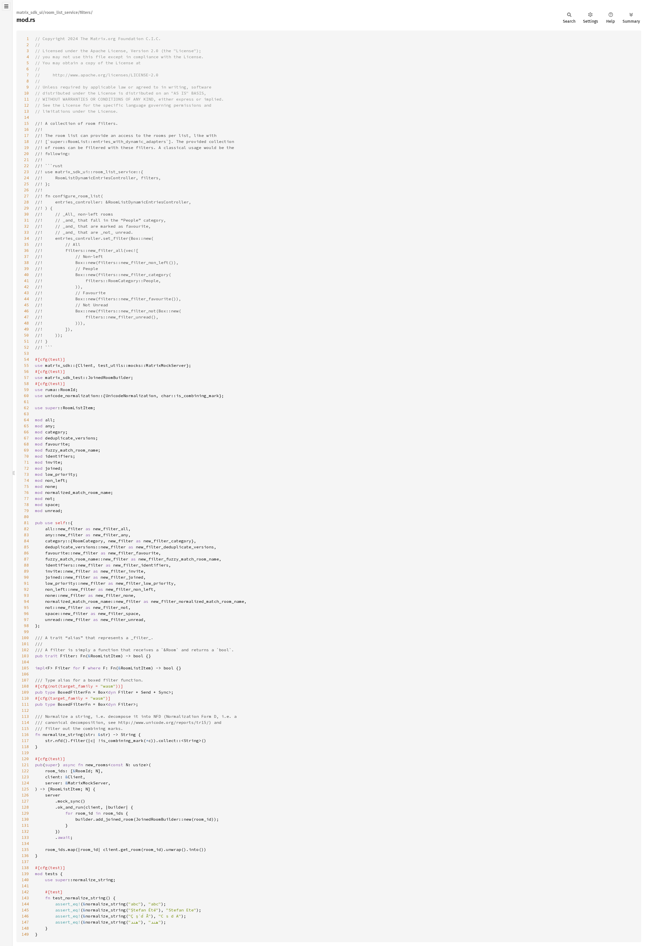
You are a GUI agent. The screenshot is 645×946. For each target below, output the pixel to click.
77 (26, 498)
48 (26, 323)
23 (26, 171)
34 (26, 238)
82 (26, 528)
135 (25, 849)
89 (26, 571)
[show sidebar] (6, 6)
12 (26, 105)
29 (26, 208)
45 (26, 304)
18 (26, 141)
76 (26, 492)
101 (25, 643)
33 (26, 232)
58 (26, 383)
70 (26, 456)
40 (26, 274)
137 (25, 861)
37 (26, 256)
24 (26, 177)
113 (25, 716)
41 (26, 280)
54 (26, 359)
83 (26, 534)
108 (25, 686)
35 (26, 244)
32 (26, 226)
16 (26, 129)
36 (26, 250)
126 (25, 794)
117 (25, 740)
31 (26, 220)
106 (25, 673)
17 (26, 135)
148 (25, 928)
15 (26, 123)
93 (26, 595)
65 (26, 425)
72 (26, 468)
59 (26, 389)
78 (26, 504)
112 (25, 710)
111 (25, 704)
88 (26, 565)
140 (25, 879)
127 (25, 801)
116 (25, 734)
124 (25, 782)
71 (26, 462)
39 (26, 268)
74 (26, 480)
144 (25, 903)
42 (26, 286)
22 (26, 165)
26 (26, 189)
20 (26, 153)
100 (25, 637)
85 (26, 546)
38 (26, 262)
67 (26, 437)
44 (26, 298)
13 (26, 111)
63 (26, 413)
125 (25, 788)
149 (25, 934)
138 (25, 867)
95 (26, 607)
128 (25, 807)
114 (25, 722)
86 (26, 552)
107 (25, 680)
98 (26, 625)
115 (25, 728)
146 (25, 916)
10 (26, 93)
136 (25, 855)
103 (25, 655)
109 (25, 692)
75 (26, 486)
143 (25, 897)
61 (26, 401)
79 (26, 510)
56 (26, 371)
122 (25, 770)
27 (26, 195)
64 (26, 419)
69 (26, 450)
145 (25, 909)
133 (25, 837)
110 (25, 698)
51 (26, 341)
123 (25, 776)
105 (25, 667)
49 (26, 329)
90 (26, 577)
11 (26, 99)
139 (25, 873)
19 (26, 147)
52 (26, 347)
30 (26, 214)
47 (26, 316)
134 (25, 843)
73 (26, 474)
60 (26, 395)
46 (26, 310)
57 (26, 377)
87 (26, 558)
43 (26, 292)
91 (26, 583)
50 (26, 335)
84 (26, 540)
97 (26, 619)
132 (25, 831)
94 (26, 601)
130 (25, 819)
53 (26, 353)
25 (26, 183)
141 (25, 885)
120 (25, 758)
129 (25, 813)
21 (26, 159)
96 (26, 613)
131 (25, 825)
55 (26, 365)
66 (26, 431)
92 (26, 589)
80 (26, 516)
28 (26, 201)
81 (26, 522)
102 (25, 649)
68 (26, 444)
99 (26, 631)
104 (25, 661)
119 (25, 752)
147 (25, 922)
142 (25, 891)
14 (26, 117)
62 (26, 407)
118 (25, 746)
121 (25, 764)
